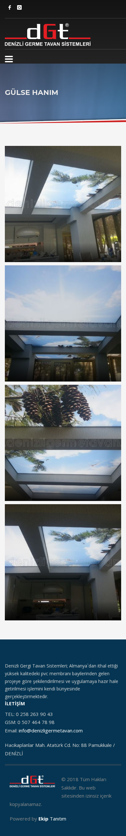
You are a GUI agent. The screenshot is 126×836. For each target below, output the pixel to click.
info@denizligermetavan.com (51, 730)
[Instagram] (19, 7)
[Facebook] (10, 7)
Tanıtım (52, 818)
